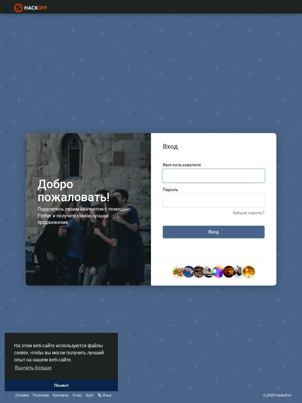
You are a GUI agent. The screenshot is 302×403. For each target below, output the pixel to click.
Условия (22, 394)
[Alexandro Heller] (179, 271)
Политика (41, 394)
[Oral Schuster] (219, 271)
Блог (89, 394)
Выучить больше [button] (33, 367)
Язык (106, 394)
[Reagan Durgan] (189, 271)
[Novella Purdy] (249, 271)
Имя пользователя (182, 165)
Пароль (170, 189)
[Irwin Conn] (229, 271)
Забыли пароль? (248, 212)
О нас (77, 394)
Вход (214, 232)
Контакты (61, 394)
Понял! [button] (61, 385)
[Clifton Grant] (209, 271)
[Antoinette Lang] (199, 271)
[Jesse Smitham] (239, 271)
